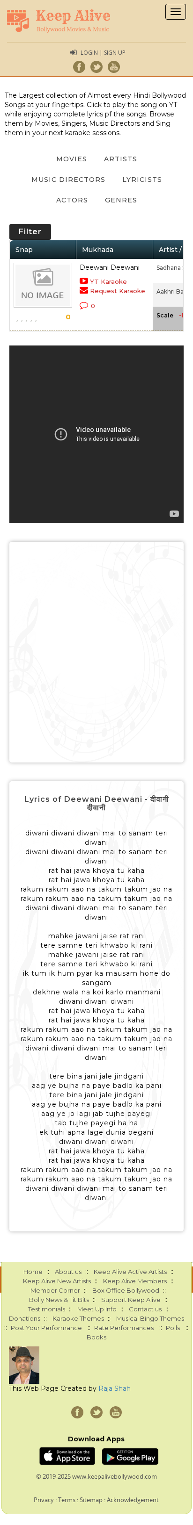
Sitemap (91, 1500)
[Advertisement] (96, 652)
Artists (120, 159)
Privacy (44, 1500)
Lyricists (142, 179)
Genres (121, 200)
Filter (30, 231)
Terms (66, 1500)
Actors (72, 200)
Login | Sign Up (103, 53)
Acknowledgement (133, 1500)
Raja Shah (114, 1388)
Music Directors (68, 179)
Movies (71, 159)
